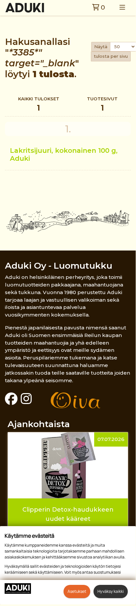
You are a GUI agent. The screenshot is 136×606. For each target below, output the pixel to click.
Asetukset (77, 591)
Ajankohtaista (39, 424)
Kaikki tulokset (38, 104)
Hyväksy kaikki (110, 591)
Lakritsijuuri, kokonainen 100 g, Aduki (64, 154)
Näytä (100, 46)
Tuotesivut (102, 104)
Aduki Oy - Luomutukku (58, 265)
